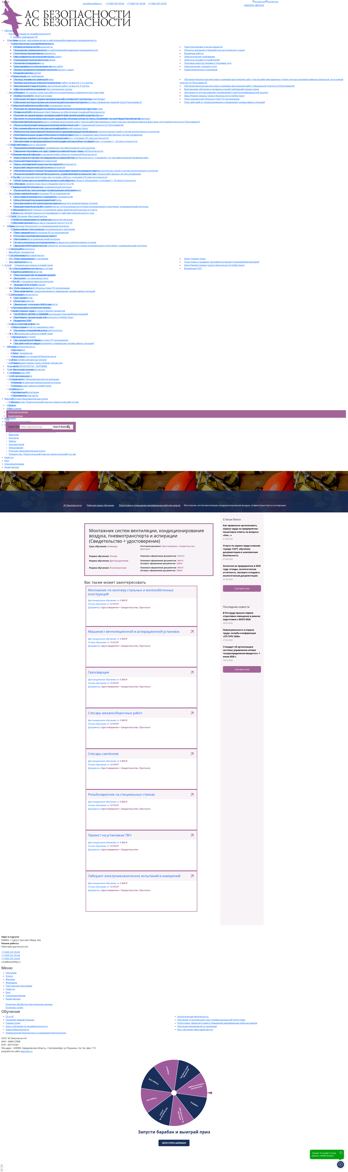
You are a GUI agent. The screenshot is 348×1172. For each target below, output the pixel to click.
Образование (16, 447)
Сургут (5, 1)
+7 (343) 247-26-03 (115, 3)
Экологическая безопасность (193, 1016)
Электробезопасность (17, 1029)
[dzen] (258, 1)
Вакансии (14, 434)
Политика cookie (14, 1007)
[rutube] (248, 1)
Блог (6, 460)
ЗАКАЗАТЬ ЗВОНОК (254, 5)
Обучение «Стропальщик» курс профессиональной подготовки (211, 1019)
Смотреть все (242, 588)
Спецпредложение (14, 463)
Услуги (9, 976)
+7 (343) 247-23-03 (157, 3)
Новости (8, 457)
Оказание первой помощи (20, 1019)
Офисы (12, 441)
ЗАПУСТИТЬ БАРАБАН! (174, 1142)
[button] (8, 419)
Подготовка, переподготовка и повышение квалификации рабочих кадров (217, 1023)
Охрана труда (13, 1023)
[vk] (251, 1)
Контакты (14, 437)
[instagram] (250, 1)
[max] (272, 1)
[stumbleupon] (245, 1)
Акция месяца (11, 467)
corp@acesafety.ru (92, 3)
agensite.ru (26, 1051)
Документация (16, 444)
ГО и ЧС (10, 1016)
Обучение (11, 972)
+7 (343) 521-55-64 (136, 3)
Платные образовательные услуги (27, 450)
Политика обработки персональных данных (28, 1004)
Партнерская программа (19, 985)
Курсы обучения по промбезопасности (27, 1026)
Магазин (10, 979)
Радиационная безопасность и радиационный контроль (36, 1032)
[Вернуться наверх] (1, 1054)
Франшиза (11, 982)
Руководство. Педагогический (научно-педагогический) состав (42, 454)
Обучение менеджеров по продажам (197, 1026)
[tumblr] (246, 1)
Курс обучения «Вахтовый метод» (195, 1029)
